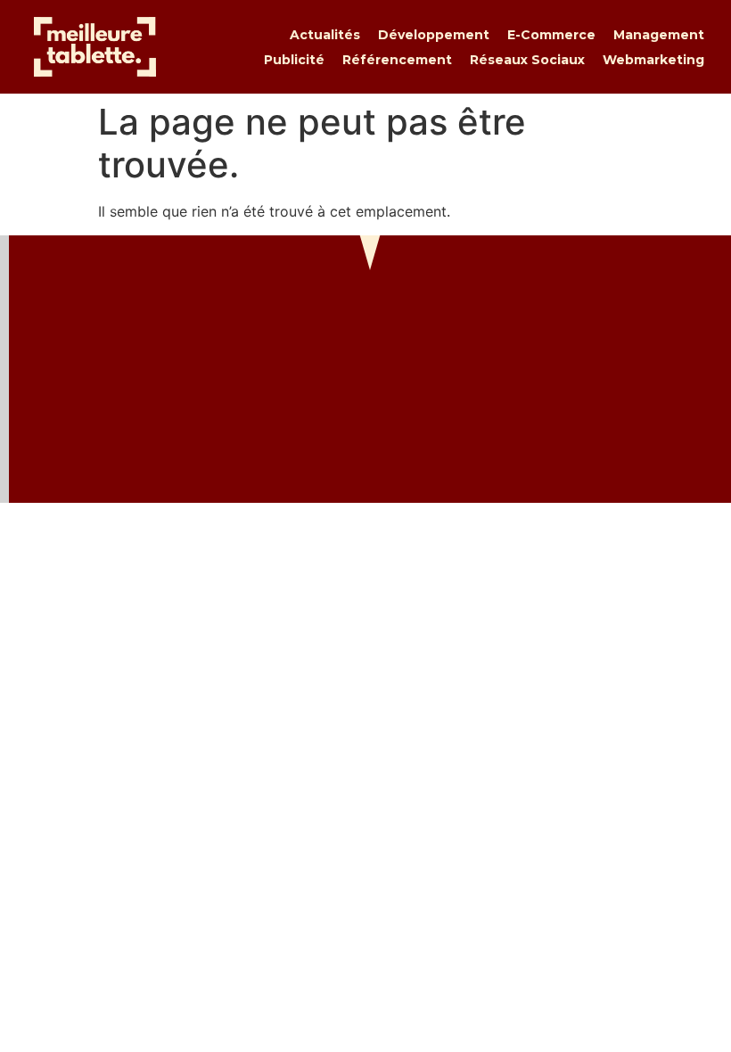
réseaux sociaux (527, 60)
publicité (294, 60)
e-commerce (551, 35)
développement (433, 35)
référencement (397, 60)
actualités (325, 35)
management (658, 35)
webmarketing (653, 60)
